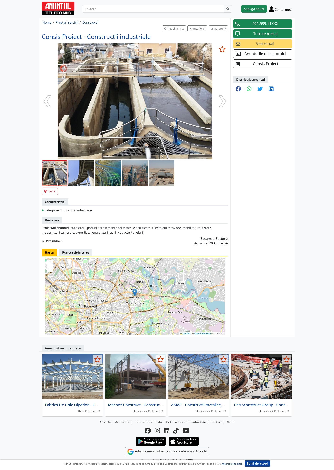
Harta (49, 252)
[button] (134, 293)
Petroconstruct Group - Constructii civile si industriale (281, 404)
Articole (105, 422)
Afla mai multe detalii (232, 463)
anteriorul (198, 28)
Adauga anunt (254, 9)
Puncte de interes (75, 252)
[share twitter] (260, 89)
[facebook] (148, 430)
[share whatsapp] (249, 89)
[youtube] (185, 430)
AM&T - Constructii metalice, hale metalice (208, 404)
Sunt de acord (257, 463)
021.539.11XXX (265, 23)
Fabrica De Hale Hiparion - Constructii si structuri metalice (96, 404)
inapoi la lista (175, 28)
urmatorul (217, 28)
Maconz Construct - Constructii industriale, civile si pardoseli (161, 404)
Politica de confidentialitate (186, 422)
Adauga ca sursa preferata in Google (170, 451)
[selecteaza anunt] (222, 49)
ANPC (230, 422)
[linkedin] (166, 430)
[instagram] (157, 430)
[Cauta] (228, 9)
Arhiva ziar (123, 422)
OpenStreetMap (202, 333)
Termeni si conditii (148, 422)
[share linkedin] (271, 89)
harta (51, 191)
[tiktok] (176, 430)
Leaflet (186, 333)
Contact (216, 422)
